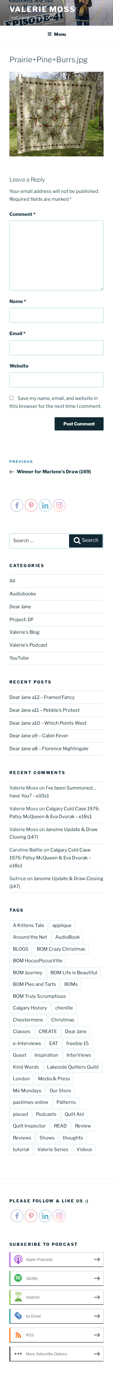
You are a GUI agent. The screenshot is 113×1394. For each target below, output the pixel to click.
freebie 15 (77, 1043)
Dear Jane (20, 607)
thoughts (73, 1138)
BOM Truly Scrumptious (39, 996)
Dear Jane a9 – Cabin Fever (38, 736)
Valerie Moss (42, 9)
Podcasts (46, 1114)
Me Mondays (27, 1090)
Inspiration (46, 1055)
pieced (20, 1114)
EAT (53, 1043)
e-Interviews (27, 1043)
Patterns (66, 1102)
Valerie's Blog (24, 632)
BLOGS (21, 949)
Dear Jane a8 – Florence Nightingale (49, 748)
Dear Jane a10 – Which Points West (48, 723)
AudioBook (67, 937)
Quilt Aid (74, 1114)
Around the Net (30, 937)
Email (17, 333)
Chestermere (28, 1020)
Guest (19, 1055)
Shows (47, 1138)
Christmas (62, 1020)
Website (19, 366)
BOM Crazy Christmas (61, 949)
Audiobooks (22, 594)
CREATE (48, 1031)
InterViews (79, 1055)
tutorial (21, 1149)
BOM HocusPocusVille (37, 961)
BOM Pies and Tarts (34, 984)
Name (17, 301)
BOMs (71, 984)
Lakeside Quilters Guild (73, 1067)
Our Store (60, 1090)
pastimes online (30, 1102)
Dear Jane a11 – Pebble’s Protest (44, 710)
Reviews (22, 1138)
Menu (60, 34)
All (12, 581)
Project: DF (21, 619)
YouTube (19, 658)
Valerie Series (52, 1149)
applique (62, 925)
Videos (84, 1149)
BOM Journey (27, 972)
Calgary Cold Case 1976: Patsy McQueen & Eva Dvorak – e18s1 (50, 857)
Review (83, 1126)
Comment (22, 214)
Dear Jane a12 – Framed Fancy (42, 697)
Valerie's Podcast (28, 645)
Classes (21, 1031)
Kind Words (26, 1067)
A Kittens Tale (28, 925)
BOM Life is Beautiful (74, 972)
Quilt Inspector (29, 1126)
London (21, 1079)
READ (60, 1126)
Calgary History (30, 1008)
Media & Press (54, 1079)
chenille (64, 1008)
